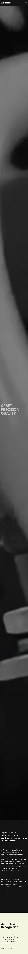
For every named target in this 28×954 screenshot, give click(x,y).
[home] (6, 3)
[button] (26, 3)
